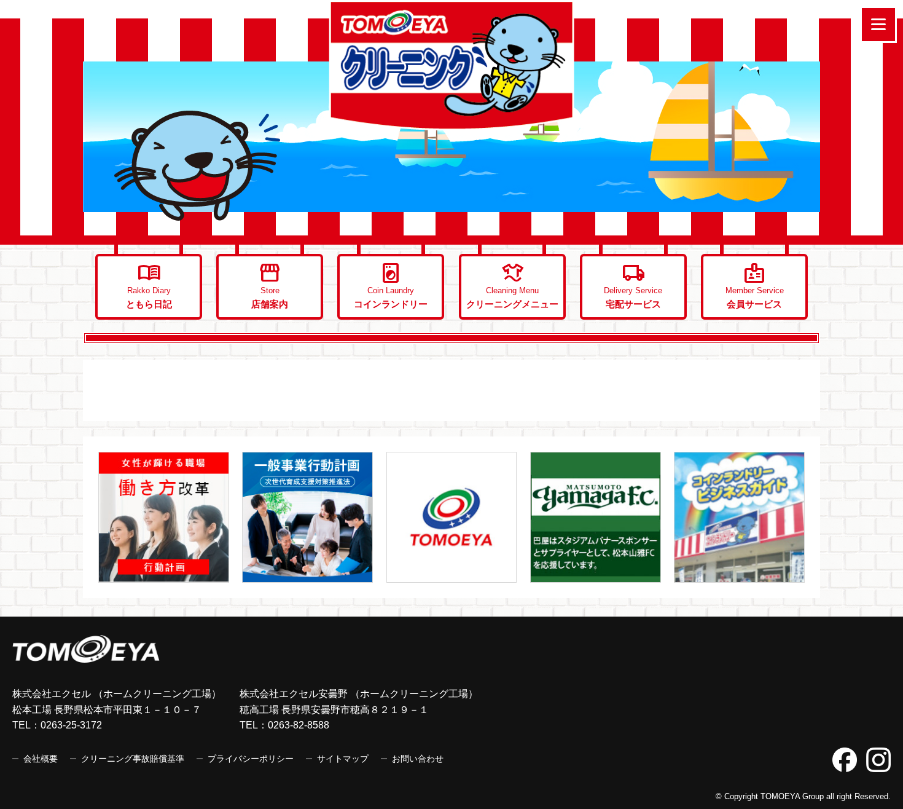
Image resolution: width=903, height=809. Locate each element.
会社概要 (40, 759)
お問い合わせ (418, 759)
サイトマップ (343, 759)
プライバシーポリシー (251, 759)
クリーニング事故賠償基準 (132, 759)
